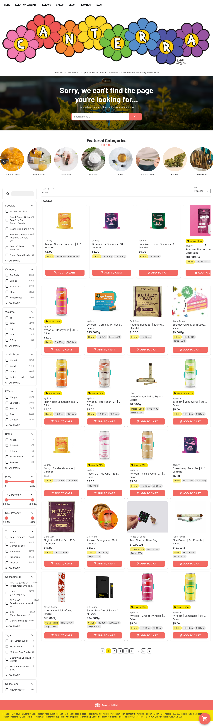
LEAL (132, 393)
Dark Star (134, 321)
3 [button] (120, 651)
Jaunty (48, 240)
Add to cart (66, 272)
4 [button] (126, 651)
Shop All (106, 144)
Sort (196, 187)
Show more (12, 260)
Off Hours (92, 536)
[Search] (135, 116)
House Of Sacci (137, 536)
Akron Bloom (179, 321)
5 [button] (132, 651)
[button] (8, 193)
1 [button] (108, 651)
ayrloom (48, 326)
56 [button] (143, 651)
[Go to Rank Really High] (106, 705)
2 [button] (114, 651)
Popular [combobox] (198, 190)
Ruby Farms (179, 536)
